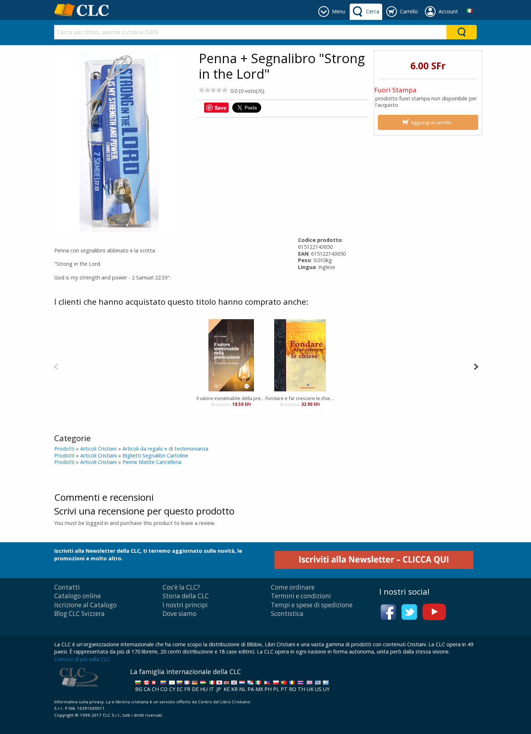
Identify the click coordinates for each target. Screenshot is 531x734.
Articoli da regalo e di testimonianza (165, 448)
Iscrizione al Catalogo (85, 605)
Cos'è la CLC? (181, 587)
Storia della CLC (186, 596)
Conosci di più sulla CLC (82, 659)
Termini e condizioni (301, 596)
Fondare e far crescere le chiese (300, 398)
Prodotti (64, 448)
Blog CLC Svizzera (79, 613)
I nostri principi (185, 605)
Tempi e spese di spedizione (312, 605)
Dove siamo (180, 613)
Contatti (67, 587)
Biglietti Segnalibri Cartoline (155, 455)
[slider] (213, 90)
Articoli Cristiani (98, 448)
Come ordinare (293, 587)
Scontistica (287, 613)
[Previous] (56, 366)
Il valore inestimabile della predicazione (231, 398)
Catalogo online (77, 596)
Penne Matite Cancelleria (151, 462)
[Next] (476, 366)
